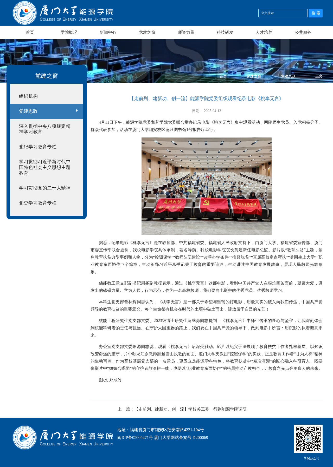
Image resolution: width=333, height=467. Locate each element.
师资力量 (186, 32)
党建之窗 (147, 32)
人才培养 (264, 32)
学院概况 (69, 32)
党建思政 (288, 76)
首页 (30, 32)
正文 (319, 76)
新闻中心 (108, 32)
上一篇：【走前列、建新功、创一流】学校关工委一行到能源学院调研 (182, 409)
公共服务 (303, 32)
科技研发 (225, 32)
